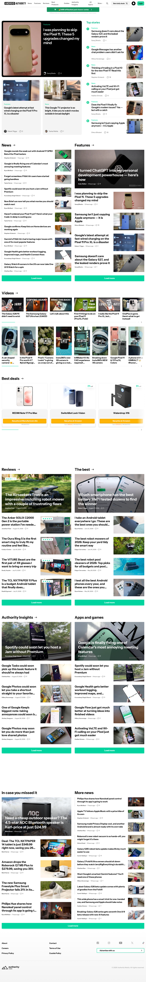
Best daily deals (119, 3)
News (30, 3)
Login (141, 3)
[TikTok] (143, 943)
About (4, 943)
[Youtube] (120, 943)
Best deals (10, 378)
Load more (36, 278)
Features (37, 3)
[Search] (107, 3)
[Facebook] (98, 943)
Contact (53, 943)
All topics (90, 3)
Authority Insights (75, 3)
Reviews (46, 3)
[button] (73, 3)
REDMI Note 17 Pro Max (24, 413)
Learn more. (92, 13)
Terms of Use (54, 948)
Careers (5, 948)
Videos (8, 293)
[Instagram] (109, 943)
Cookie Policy (55, 953)
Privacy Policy (8, 953)
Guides (66, 3)
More (100, 3)
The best (82, 469)
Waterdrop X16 (121, 413)
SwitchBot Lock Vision (73, 413)
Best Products (55, 3)
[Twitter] (132, 943)
